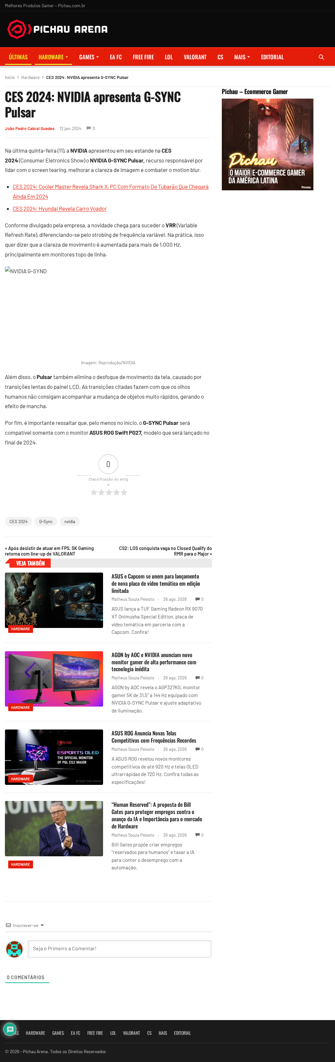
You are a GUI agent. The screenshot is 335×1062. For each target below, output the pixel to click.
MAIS (239, 57)
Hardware (51, 57)
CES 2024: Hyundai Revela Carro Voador (60, 208)
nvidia (69, 521)
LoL (169, 57)
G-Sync (46, 521)
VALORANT (195, 57)
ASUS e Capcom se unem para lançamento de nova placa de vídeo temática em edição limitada (156, 583)
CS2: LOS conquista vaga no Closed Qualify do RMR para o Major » (165, 551)
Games (86, 57)
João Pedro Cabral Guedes (29, 128)
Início (10, 77)
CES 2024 (18, 521)
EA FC (116, 57)
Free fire (143, 57)
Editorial (272, 57)
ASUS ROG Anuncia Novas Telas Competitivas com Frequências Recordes (154, 736)
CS (220, 57)
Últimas (18, 57)
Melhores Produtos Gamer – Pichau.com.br (45, 5)
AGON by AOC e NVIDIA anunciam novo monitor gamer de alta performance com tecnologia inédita (154, 662)
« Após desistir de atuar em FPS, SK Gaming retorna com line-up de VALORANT (49, 551)
